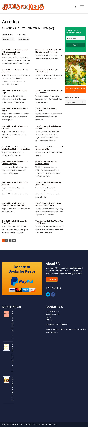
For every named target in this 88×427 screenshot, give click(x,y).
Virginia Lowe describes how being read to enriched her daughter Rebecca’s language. (15, 170)
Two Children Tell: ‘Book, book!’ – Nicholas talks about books (49, 51)
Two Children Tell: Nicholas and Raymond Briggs (48, 127)
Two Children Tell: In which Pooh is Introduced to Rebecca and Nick (16, 148)
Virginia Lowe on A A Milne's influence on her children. (12, 153)
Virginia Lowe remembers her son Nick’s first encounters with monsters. (48, 116)
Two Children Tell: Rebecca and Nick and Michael (48, 183)
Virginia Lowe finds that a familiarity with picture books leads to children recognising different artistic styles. (16, 60)
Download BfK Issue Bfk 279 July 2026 (75, 89)
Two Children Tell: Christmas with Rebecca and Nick (49, 148)
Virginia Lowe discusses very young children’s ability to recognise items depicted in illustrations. (49, 211)
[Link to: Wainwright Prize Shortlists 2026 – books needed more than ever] (6, 347)
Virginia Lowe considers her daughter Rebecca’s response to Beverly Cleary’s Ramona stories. (15, 191)
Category (21, 34)
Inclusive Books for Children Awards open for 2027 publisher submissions (12, 321)
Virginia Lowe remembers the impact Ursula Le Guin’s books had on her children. (48, 99)
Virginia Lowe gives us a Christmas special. (49, 153)
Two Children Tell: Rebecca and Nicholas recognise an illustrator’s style (15, 52)
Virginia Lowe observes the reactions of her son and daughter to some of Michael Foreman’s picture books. (48, 192)
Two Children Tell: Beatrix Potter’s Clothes (46, 163)
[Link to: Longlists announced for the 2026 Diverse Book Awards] (6, 380)
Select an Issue (8, 34)
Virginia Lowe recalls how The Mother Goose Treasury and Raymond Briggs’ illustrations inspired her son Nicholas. (47, 136)
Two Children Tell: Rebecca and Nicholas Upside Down (48, 204)
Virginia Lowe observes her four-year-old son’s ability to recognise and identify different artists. (15, 229)
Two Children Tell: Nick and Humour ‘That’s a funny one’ (13, 204)
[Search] (75, 6)
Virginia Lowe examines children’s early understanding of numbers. (48, 76)
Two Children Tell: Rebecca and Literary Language (15, 163)
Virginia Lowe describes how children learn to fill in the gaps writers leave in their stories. (14, 99)
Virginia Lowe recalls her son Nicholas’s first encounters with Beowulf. (14, 134)
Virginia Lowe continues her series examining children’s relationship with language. (15, 116)
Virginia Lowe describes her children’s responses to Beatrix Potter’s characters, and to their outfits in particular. (48, 171)
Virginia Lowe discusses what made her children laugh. (16, 210)
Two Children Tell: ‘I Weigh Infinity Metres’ (46, 71)
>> (14, 240)
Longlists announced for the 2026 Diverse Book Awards (12, 384)
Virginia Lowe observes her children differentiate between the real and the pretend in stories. (49, 229)
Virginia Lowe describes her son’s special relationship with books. (48, 56)
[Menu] (82, 6)
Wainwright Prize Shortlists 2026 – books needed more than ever (12, 354)
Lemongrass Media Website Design (45, 424)
